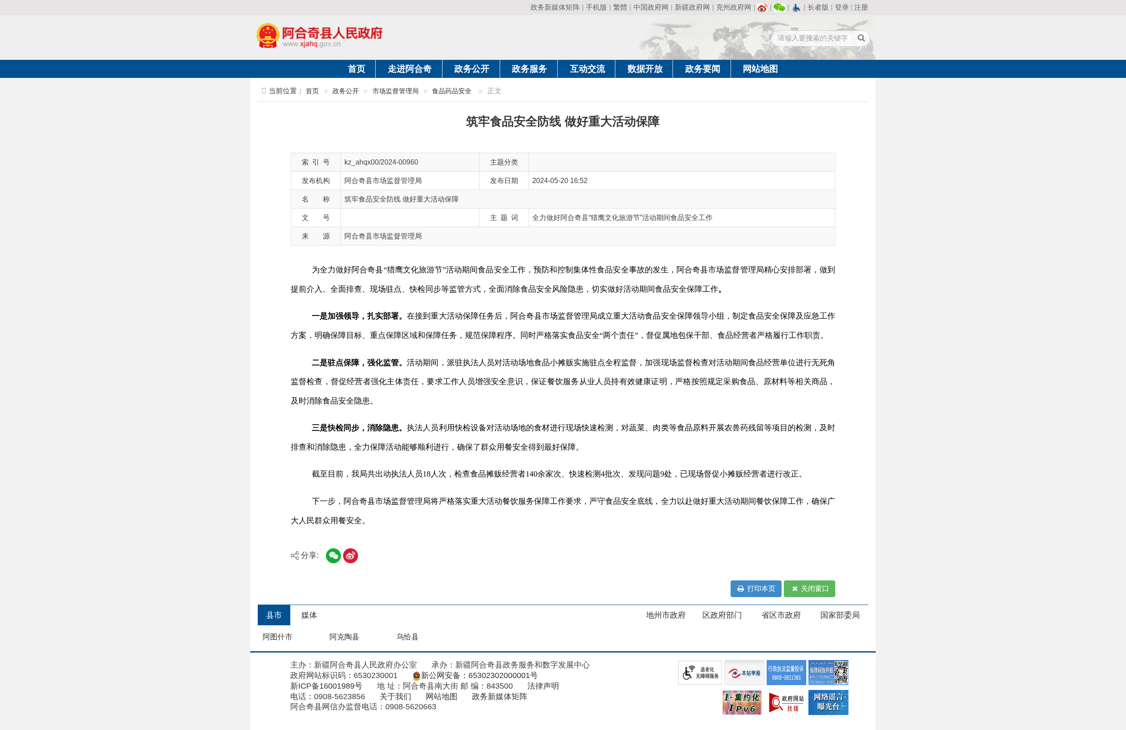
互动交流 (587, 68)
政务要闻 (702, 68)
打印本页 (760, 588)
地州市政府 (666, 615)
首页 (357, 68)
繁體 (620, 7)
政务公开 (472, 68)
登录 (842, 7)
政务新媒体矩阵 (555, 7)
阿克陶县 (344, 637)
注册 (861, 7)
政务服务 (529, 68)
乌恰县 (407, 637)
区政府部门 (722, 615)
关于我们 (395, 696)
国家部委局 (840, 615)
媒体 (309, 615)
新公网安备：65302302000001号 (479, 675)
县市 (274, 615)
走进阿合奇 (410, 68)
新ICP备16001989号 (326, 686)
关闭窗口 (814, 588)
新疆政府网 (692, 7)
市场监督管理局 (396, 91)
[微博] (762, 7)
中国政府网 (651, 7)
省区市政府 (781, 615)
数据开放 (645, 68)
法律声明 (543, 686)
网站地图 (760, 68)
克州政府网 (733, 7)
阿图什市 (277, 637)
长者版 (818, 7)
